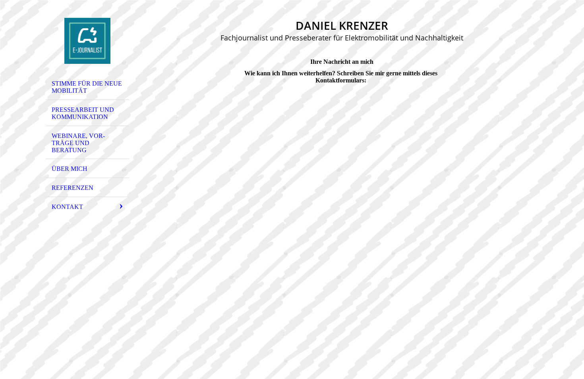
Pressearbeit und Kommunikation (83, 113)
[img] (87, 41)
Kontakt (67, 206)
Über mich (69, 168)
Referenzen (72, 187)
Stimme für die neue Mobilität (87, 87)
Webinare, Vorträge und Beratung (78, 142)
